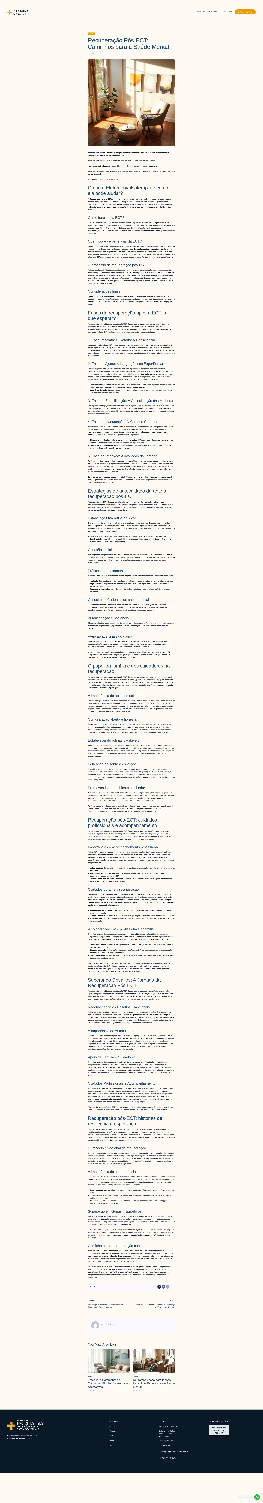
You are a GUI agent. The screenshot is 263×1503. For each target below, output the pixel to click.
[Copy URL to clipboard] (172, 1287)
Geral (91, 34)
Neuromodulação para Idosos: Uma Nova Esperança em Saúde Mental (154, 1383)
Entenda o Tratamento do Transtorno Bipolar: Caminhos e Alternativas (108, 1383)
